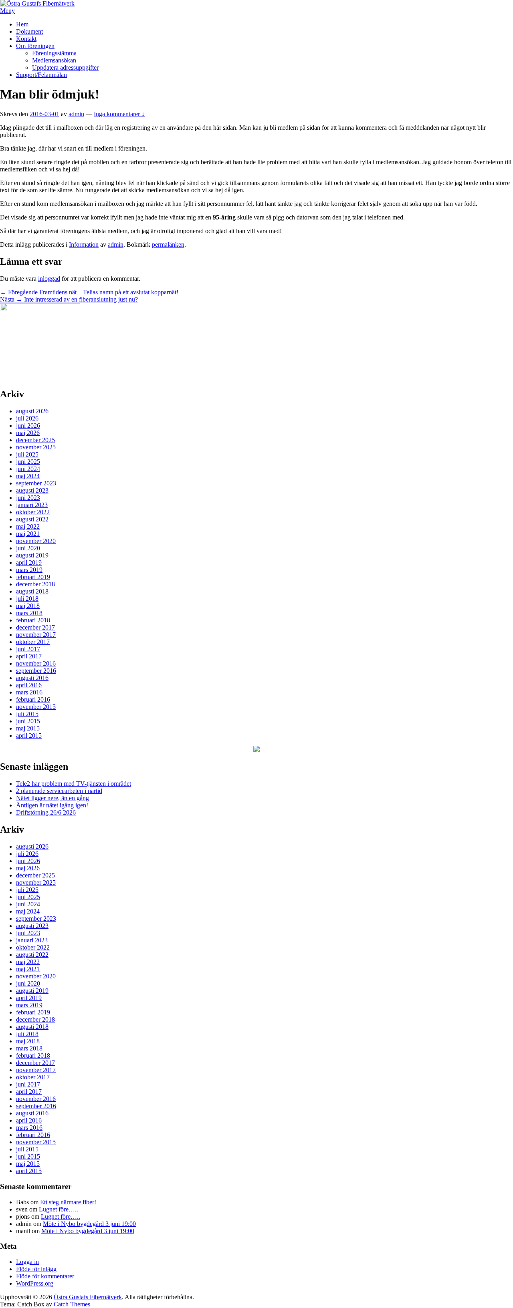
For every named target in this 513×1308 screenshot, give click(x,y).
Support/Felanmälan (41, 74)
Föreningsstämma (54, 53)
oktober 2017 (33, 641)
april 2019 (29, 562)
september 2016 (36, 670)
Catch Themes (72, 1304)
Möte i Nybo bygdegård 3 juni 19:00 (89, 1223)
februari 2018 (33, 620)
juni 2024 (28, 468)
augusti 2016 (32, 677)
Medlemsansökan (54, 60)
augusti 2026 (32, 411)
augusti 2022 (32, 519)
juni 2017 (28, 649)
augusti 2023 (32, 490)
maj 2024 (28, 476)
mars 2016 (29, 692)
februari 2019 (33, 577)
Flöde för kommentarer (45, 1276)
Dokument (29, 31)
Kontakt (26, 38)
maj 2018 (28, 605)
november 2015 (36, 706)
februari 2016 (33, 699)
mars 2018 (29, 613)
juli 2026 (27, 418)
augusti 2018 (32, 591)
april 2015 (29, 735)
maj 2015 (28, 728)
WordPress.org (34, 1283)
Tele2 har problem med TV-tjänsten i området (73, 783)
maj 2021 (28, 533)
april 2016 (29, 685)
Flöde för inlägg (36, 1269)
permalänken (168, 244)
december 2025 (35, 440)
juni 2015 (28, 721)
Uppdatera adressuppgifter (65, 67)
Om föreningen (35, 45)
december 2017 (35, 627)
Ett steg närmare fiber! (68, 1202)
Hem (22, 24)
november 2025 (36, 447)
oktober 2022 (33, 512)
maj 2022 (28, 526)
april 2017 (29, 656)
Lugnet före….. (58, 1209)
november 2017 (36, 634)
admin (76, 114)
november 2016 (36, 663)
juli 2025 (27, 454)
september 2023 (36, 483)
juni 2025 (28, 461)
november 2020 (36, 540)
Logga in (27, 1261)
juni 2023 (28, 497)
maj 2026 (28, 432)
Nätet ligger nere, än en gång (52, 798)
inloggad (49, 278)
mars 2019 (29, 569)
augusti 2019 (32, 555)
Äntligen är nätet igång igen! (52, 805)
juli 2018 (27, 598)
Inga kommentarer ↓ (119, 114)
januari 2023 (32, 504)
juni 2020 (28, 548)
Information (84, 244)
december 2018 (35, 584)
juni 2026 (28, 425)
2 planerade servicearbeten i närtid (59, 790)
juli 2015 (27, 713)
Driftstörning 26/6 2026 (46, 812)
